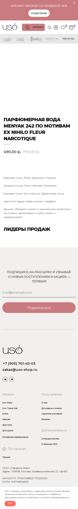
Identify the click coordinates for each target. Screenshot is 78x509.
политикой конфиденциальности (55, 497)
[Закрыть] (74, 3)
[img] (5, 379)
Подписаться (39, 308)
